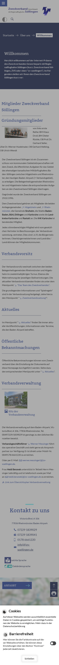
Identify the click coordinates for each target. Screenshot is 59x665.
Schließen (29, 658)
